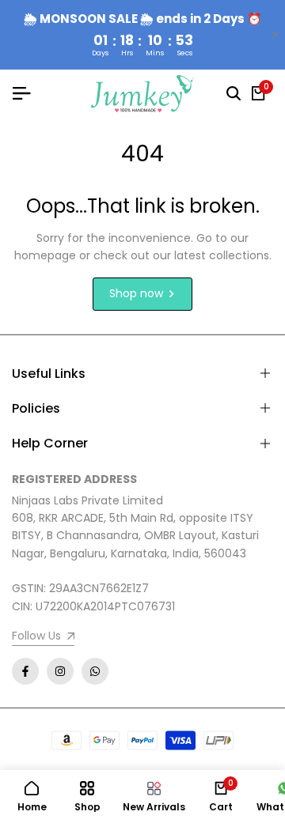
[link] (43, 637)
